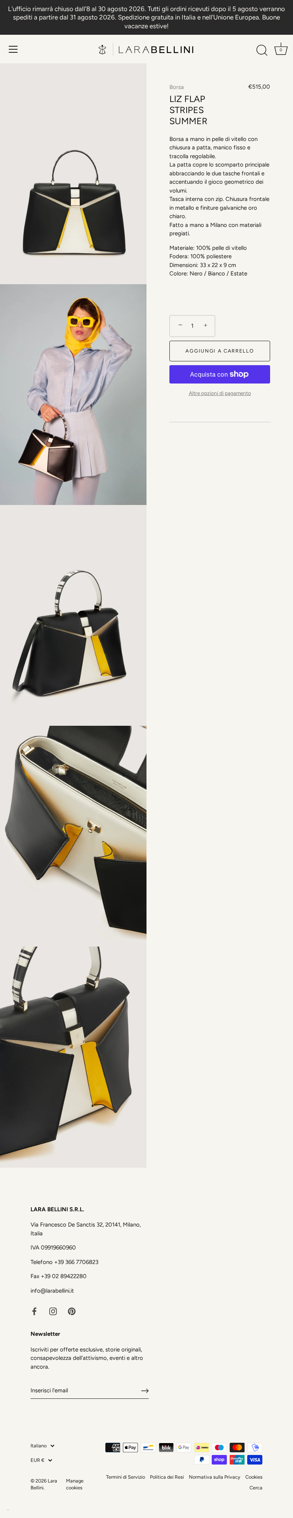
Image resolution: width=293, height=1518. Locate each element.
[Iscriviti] (145, 1391)
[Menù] (13, 49)
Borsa (176, 87)
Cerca (256, 1487)
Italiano (39, 1445)
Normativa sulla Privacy (214, 1477)
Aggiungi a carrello (219, 351)
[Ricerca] (261, 50)
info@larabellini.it (52, 1290)
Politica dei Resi (167, 1477)
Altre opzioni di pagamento (220, 393)
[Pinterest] (72, 1310)
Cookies (253, 1477)
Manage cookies (75, 1484)
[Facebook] (34, 1310)
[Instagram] (53, 1310)
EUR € (37, 1460)
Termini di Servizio (125, 1477)
